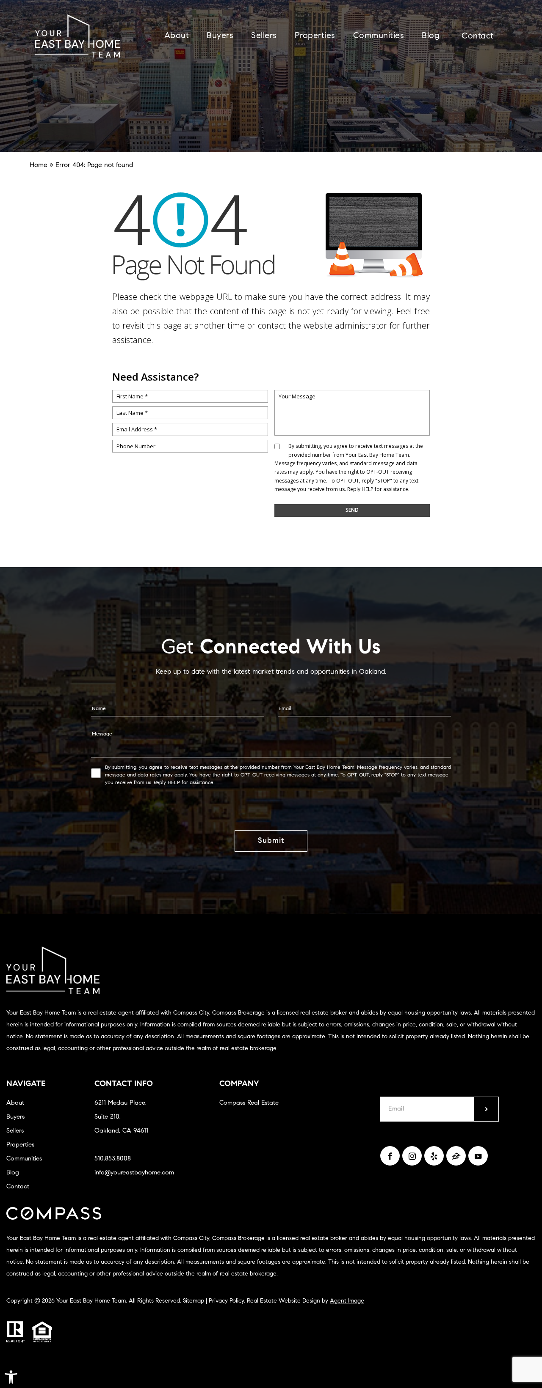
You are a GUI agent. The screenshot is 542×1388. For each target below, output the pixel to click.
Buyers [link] (220, 36)
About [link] (176, 36)
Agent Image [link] (347, 1301)
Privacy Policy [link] (226, 1301)
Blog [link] (431, 36)
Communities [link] (378, 36)
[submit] (486, 1109)
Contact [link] (478, 36)
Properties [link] (315, 36)
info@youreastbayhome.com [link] (134, 1173)
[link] (11, 1377)
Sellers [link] (264, 36)
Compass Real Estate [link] (249, 1103)
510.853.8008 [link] (112, 1159)
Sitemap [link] (193, 1301)
